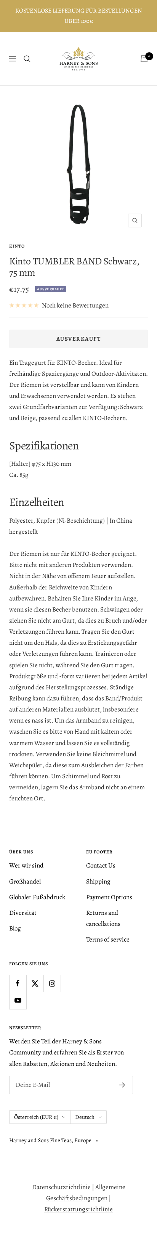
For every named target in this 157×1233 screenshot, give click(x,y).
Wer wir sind (26, 865)
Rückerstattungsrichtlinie (78, 1209)
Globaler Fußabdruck (37, 897)
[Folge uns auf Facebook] (17, 983)
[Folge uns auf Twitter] (34, 983)
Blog (15, 928)
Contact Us (100, 865)
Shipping (98, 881)
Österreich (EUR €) (36, 1117)
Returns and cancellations (103, 918)
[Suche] (27, 58)
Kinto (17, 246)
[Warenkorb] (144, 58)
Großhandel (25, 881)
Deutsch (85, 1117)
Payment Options (109, 897)
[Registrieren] (122, 1085)
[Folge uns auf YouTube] (17, 1000)
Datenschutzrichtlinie (61, 1187)
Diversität (23, 912)
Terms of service (108, 939)
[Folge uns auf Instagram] (52, 983)
